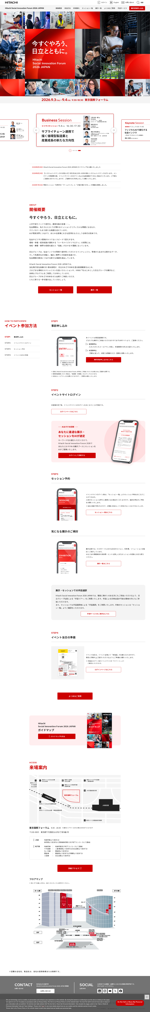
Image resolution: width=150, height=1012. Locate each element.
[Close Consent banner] (147, 997)
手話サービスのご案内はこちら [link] (98, 614)
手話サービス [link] (122, 8)
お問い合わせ (45, 991)
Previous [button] (36, 130)
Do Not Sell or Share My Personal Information (130, 1003)
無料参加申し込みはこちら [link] (103, 359)
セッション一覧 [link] (87, 8)
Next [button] (113, 130)
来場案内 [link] (76, 8)
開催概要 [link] (59, 8)
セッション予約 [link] (15, 349)
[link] (11, 2)
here (43, 1006)
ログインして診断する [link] (77, 455)
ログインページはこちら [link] (69, 411)
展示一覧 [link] (98, 8)
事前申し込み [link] (14, 337)
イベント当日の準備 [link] (16, 355)
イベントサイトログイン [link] (18, 343)
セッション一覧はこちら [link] (103, 512)
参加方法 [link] (67, 8)
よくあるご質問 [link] (109, 8)
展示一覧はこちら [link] (103, 563)
